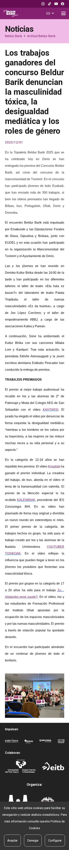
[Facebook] (62, 4)
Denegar (33, 840)
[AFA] (11, 742)
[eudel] (61, 742)
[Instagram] (43, 4)
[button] (50, 13)
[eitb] (53, 766)
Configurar (55, 840)
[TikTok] (49, 4)
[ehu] (20, 766)
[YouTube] (56, 4)
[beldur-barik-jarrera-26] (10, 13)
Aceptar (12, 840)
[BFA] (29, 742)
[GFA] (45, 742)
